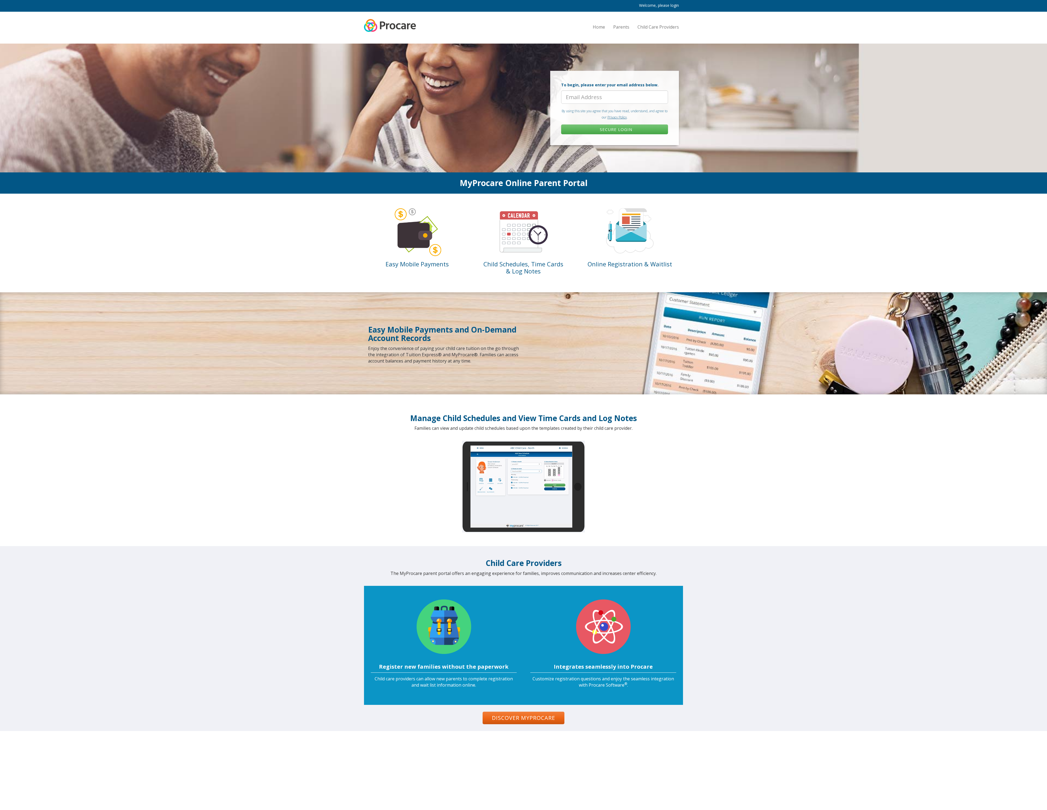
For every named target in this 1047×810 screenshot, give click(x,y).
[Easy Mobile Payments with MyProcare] (417, 231)
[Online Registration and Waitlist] (630, 231)
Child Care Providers (658, 27)
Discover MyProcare (523, 717)
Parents (621, 27)
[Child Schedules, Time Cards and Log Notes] (523, 231)
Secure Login (614, 129)
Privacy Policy (617, 117)
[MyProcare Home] (390, 25)
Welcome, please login (659, 5)
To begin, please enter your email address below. (609, 84)
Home (599, 27)
